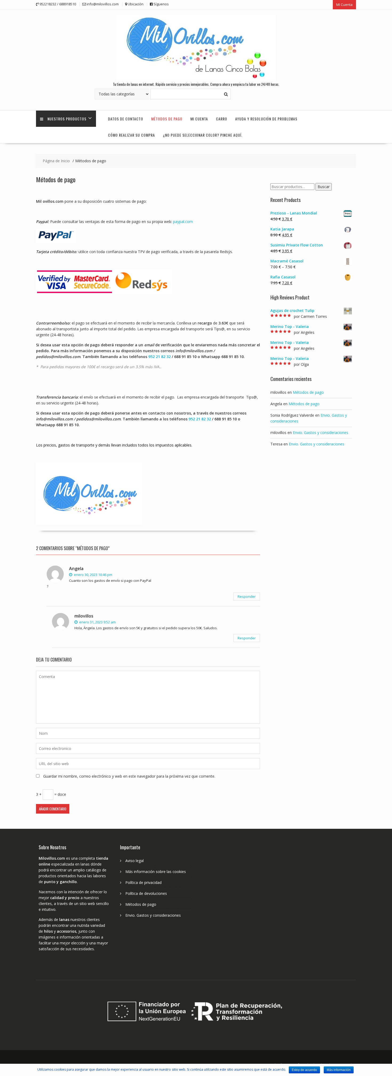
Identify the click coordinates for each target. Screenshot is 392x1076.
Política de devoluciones (146, 893)
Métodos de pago (166, 118)
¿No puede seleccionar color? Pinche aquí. (202, 135)
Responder (247, 596)
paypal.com (183, 221)
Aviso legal (134, 860)
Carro (221, 118)
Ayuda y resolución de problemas (266, 118)
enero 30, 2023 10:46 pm (92, 574)
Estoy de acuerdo (304, 1070)
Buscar (324, 186)
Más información (339, 1070)
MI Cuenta (344, 4)
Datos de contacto (125, 118)
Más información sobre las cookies (155, 871)
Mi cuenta (199, 118)
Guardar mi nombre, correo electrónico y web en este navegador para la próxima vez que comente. (129, 776)
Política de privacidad (143, 882)
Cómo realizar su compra (131, 135)
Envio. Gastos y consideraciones (320, 432)
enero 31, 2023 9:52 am (97, 622)
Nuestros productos (66, 118)
